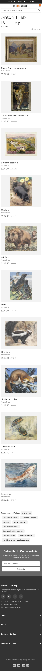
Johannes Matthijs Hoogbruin (13, 531)
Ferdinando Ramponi (29, 517)
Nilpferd (5, 257)
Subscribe (21, 569)
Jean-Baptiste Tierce (10, 517)
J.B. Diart (6, 522)
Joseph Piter (26, 513)
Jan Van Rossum (9, 535)
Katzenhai (6, 494)
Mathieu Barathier (20, 522)
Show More (36, 29)
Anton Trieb (5, 71)
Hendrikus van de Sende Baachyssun (16, 540)
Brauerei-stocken (9, 163)
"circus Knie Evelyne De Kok (14, 115)
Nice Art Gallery (21, 6)
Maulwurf (5, 210)
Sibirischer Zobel (9, 399)
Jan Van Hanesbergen (10, 526)
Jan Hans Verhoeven (26, 535)
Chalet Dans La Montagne (13, 68)
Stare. (4, 305)
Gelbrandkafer (8, 446)
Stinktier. (5, 352)
